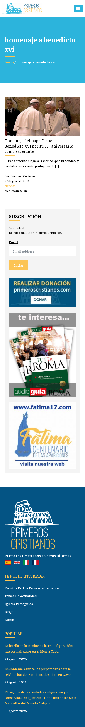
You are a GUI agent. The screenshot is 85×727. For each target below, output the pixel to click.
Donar (9, 619)
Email (13, 242)
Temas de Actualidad (21, 596)
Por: (20, 176)
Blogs (9, 611)
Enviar (19, 265)
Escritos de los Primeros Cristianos (32, 588)
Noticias (10, 186)
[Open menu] (78, 8)
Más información (16, 191)
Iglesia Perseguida (19, 603)
